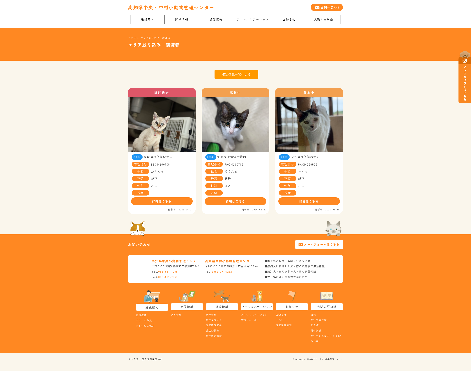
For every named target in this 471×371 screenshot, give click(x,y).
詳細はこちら (162, 201)
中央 (137, 157)
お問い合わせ (330, 7)
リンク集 (133, 359)
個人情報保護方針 (152, 359)
